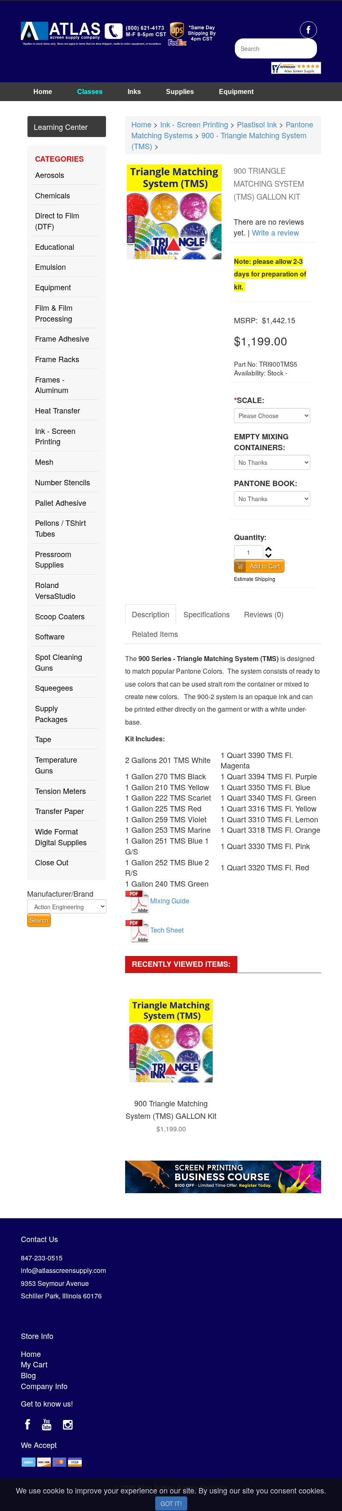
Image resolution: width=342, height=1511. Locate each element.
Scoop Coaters (60, 616)
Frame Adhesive (62, 338)
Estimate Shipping (254, 578)
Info (96, 106)
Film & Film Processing (54, 313)
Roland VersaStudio (55, 590)
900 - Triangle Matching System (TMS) (219, 140)
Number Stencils (62, 482)
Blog (28, 1374)
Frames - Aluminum (51, 384)
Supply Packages (51, 713)
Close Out (51, 862)
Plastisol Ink (257, 124)
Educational (54, 246)
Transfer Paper (59, 810)
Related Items (155, 633)
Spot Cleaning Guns (58, 662)
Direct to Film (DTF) (57, 220)
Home (42, 91)
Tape (43, 738)
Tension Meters (60, 790)
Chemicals (52, 195)
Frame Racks (57, 358)
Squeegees (54, 687)
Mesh (44, 461)
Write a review (275, 232)
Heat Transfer (57, 410)
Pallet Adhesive (60, 502)
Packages (49, 106)
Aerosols (49, 174)
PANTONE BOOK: (265, 483)
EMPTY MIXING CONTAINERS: (261, 442)
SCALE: (249, 400)
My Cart (34, 1364)
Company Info (44, 1385)
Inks (134, 91)
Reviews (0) (264, 613)
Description (150, 613)
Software (50, 636)
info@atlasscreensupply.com (63, 1270)
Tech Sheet (167, 930)
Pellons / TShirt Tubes (60, 528)
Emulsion (50, 266)
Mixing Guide (169, 900)
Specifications (207, 613)
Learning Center (61, 126)
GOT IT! (171, 1503)
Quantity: (250, 537)
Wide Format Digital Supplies (61, 836)
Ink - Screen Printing (55, 436)
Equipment (236, 91)
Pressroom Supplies (53, 559)
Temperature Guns (56, 765)
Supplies (180, 91)
